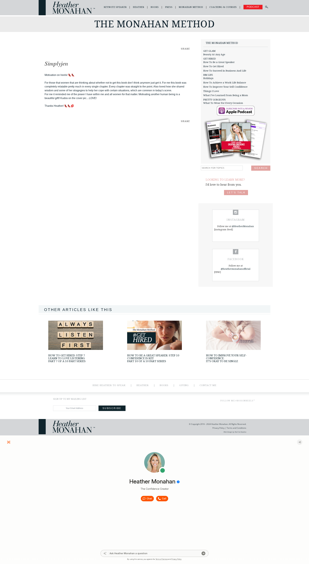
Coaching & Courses (223, 7)
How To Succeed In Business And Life (224, 70)
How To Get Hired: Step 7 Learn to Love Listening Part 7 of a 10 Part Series (67, 358)
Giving (183, 385)
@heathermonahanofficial (235, 269)
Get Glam (209, 51)
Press (169, 7)
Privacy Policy (218, 428)
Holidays (208, 78)
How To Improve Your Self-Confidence (225, 86)
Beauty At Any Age (214, 54)
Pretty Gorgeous (214, 99)
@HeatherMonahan (243, 226)
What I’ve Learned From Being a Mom (225, 95)
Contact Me (208, 385)
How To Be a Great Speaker (219, 62)
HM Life (208, 74)
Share (185, 48)
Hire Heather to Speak (109, 385)
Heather (138, 7)
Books (155, 7)
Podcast (253, 7)
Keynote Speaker (115, 7)
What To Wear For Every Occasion (223, 103)
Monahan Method (191, 7)
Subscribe (112, 408)
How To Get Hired (213, 66)
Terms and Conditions (236, 428)
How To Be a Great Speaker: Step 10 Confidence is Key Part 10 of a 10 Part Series (153, 358)
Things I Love (211, 91)
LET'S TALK (236, 192)
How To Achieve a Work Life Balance (224, 82)
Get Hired (209, 58)
